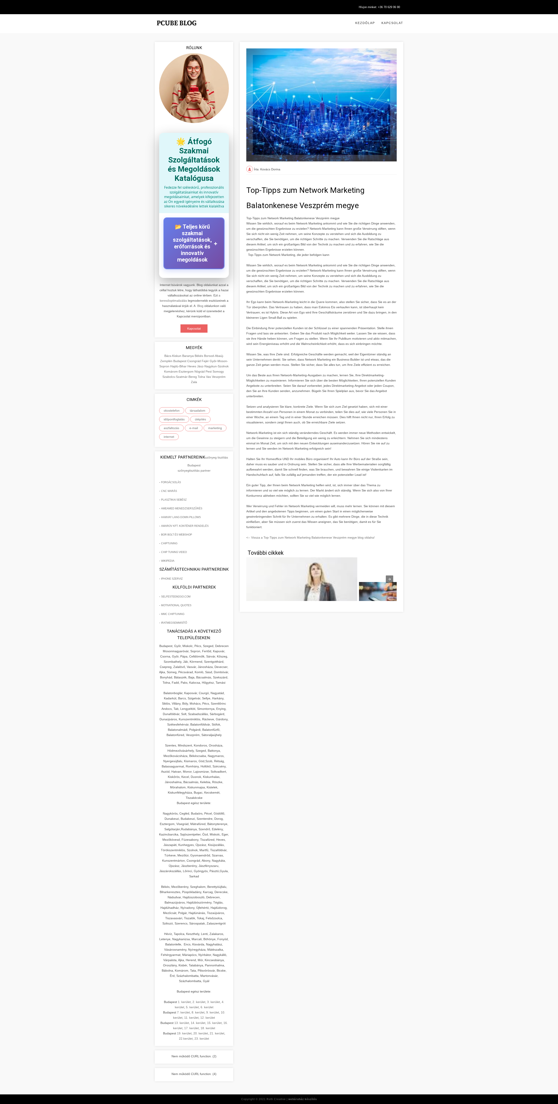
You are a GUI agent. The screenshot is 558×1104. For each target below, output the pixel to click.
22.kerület (186, 1038)
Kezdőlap (365, 23)
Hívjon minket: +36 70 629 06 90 (379, 7)
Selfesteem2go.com (176, 596)
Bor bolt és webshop (176, 534)
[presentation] (389, 579)
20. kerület (200, 1033)
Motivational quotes (176, 605)
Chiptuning (169, 543)
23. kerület (201, 1038)
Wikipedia (167, 560)
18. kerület (208, 1028)
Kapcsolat (392, 23)
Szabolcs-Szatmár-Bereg (180, 376)
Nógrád (200, 371)
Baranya (188, 356)
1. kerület (184, 1002)
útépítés (200, 419)
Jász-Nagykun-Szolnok (213, 366)
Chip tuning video (174, 552)
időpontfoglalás (174, 419)
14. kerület (198, 1023)
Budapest (180, 361)
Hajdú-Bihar (178, 366)
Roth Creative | (292, 1099)
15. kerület (214, 1023)
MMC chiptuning (172, 614)
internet (169, 436)
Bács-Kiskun (173, 356)
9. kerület (212, 1012)
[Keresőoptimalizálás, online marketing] (176, 28)
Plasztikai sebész (174, 499)
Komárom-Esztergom (179, 371)
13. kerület (181, 1023)
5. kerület (192, 1007)
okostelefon (172, 410)
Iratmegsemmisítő (174, 622)
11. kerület (191, 1017)
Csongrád (194, 361)
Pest (209, 371)
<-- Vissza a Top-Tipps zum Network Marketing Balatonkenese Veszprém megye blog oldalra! (310, 537)
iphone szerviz (172, 578)
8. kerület (198, 1012)
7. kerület (183, 1012)
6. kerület (207, 1007)
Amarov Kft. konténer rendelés (185, 525)
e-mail (193, 428)
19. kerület (184, 1033)
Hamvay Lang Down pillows (181, 517)
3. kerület (213, 1002)
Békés (199, 356)
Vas (209, 376)
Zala (194, 382)
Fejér (206, 361)
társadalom (197, 410)
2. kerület (198, 1002)
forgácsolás (171, 482)
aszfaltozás (171, 428)
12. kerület (207, 1017)
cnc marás (169, 491)
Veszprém (219, 376)
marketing (215, 428)
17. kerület (191, 1028)
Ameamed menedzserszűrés (181, 508)
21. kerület (217, 1033)
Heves (192, 366)
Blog (200, 306)
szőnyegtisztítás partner (194, 470)
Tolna (202, 376)
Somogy (218, 371)
